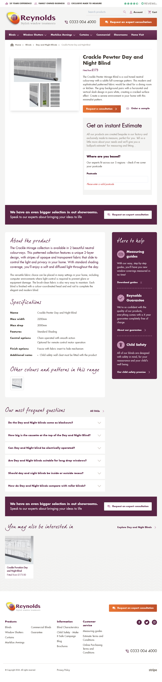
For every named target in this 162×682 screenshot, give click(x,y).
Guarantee (36, 632)
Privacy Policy (63, 670)
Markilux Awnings (14, 642)
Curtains (9, 637)
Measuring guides (92, 631)
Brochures (62, 646)
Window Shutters (14, 632)
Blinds (8, 627)
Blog (59, 641)
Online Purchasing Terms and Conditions (92, 649)
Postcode (92, 174)
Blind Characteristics (68, 627)
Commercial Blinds (41, 627)
